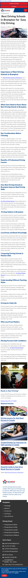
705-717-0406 (12, 401)
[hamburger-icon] (25, 10)
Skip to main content (5, 1)
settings (16, 572)
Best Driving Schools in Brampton (14, 472)
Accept (4, 575)
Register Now (4, 401)
